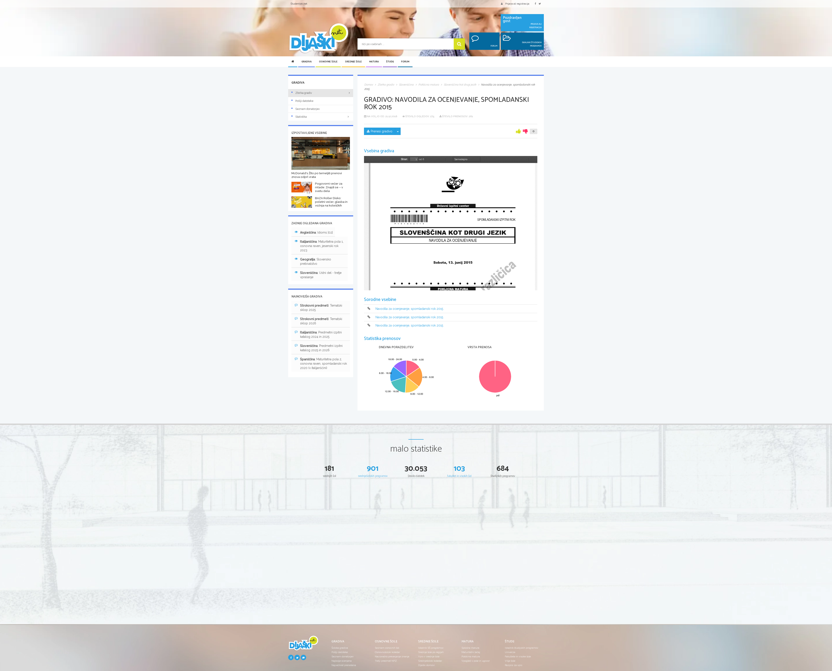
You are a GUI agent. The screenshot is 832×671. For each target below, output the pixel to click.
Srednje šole (353, 62)
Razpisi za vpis (513, 665)
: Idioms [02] (316, 232)
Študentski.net (299, 3)
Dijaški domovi (426, 665)
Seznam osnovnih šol (387, 647)
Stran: (404, 159)
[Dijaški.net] (303, 645)
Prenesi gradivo (381, 131)
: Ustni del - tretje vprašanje (320, 275)
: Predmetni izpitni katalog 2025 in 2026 (321, 348)
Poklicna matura (471, 656)
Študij (390, 62)
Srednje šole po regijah (431, 652)
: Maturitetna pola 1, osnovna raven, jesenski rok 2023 (321, 246)
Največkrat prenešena (344, 665)
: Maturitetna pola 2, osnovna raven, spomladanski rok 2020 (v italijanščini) (323, 363)
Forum (405, 62)
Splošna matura (470, 647)
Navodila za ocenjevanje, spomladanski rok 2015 (409, 309)
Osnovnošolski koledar (387, 652)
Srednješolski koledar (430, 660)
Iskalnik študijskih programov (521, 647)
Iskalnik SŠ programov (431, 647)
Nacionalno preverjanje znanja (392, 656)
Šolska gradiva (340, 647)
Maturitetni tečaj (471, 652)
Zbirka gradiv (303, 92)
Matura (374, 62)
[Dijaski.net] (318, 38)
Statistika (301, 116)
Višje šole (510, 660)
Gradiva (306, 62)
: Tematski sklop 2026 (321, 321)
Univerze (510, 652)
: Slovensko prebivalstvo (315, 261)
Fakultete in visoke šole (518, 656)
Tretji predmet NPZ (386, 660)
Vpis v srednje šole (428, 656)
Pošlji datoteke (304, 100)
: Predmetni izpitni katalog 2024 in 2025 (321, 334)
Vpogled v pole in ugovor (476, 660)
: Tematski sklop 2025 (321, 308)
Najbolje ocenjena (342, 660)
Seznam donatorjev (307, 108)
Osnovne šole (328, 62)
